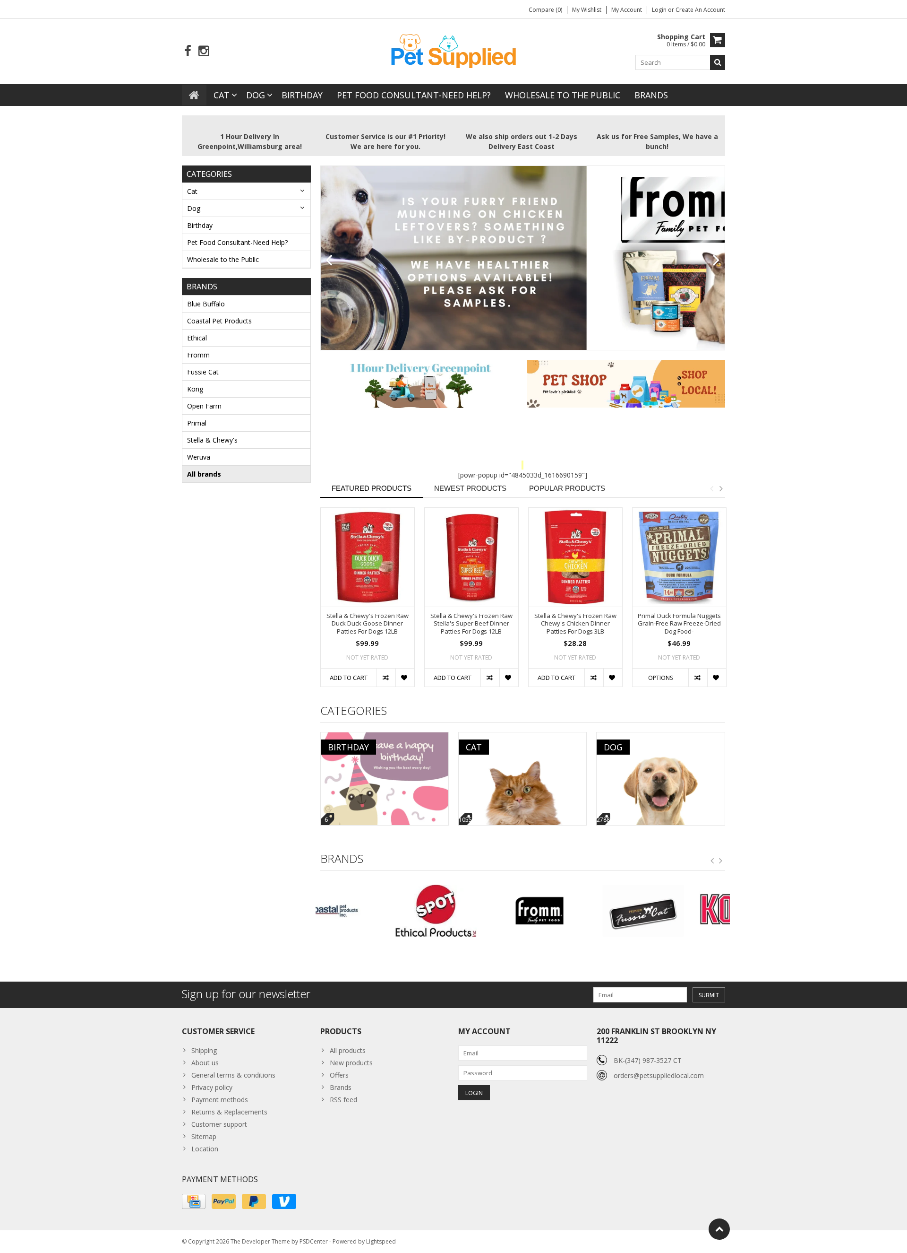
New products (351, 1062)
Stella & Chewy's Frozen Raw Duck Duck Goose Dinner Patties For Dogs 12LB (367, 624)
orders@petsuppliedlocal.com (659, 1075)
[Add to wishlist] (404, 678)
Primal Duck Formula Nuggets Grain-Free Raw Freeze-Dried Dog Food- (679, 624)
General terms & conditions (233, 1074)
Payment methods (219, 1099)
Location (204, 1148)
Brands (651, 95)
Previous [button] (711, 488)
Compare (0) (545, 10)
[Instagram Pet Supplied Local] (203, 51)
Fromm (198, 354)
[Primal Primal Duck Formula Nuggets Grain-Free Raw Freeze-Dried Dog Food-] (679, 557)
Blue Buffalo (206, 303)
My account (626, 10)
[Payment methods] (193, 1201)
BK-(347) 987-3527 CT (648, 1060)
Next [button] (721, 488)
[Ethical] (367, 911)
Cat (222, 95)
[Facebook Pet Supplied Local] (188, 51)
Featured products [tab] (371, 488)
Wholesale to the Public (562, 95)
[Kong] (678, 911)
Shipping (204, 1050)
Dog (255, 95)
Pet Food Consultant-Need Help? (414, 95)
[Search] (717, 62)
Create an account (700, 10)
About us (205, 1062)
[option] (367, 601)
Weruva (198, 456)
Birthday (302, 95)
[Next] (716, 260)
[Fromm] (470, 911)
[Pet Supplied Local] (453, 49)
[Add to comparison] (385, 678)
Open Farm (204, 405)
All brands (204, 474)
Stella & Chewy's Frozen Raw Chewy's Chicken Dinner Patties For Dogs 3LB (575, 624)
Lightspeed (381, 1241)
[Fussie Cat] (574, 911)
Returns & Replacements (229, 1111)
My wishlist (586, 10)
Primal (196, 422)
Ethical (197, 337)
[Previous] (329, 260)
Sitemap (203, 1136)
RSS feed (343, 1099)
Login (660, 10)
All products (348, 1050)
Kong (195, 388)
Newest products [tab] (470, 488)
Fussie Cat (203, 371)
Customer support (219, 1124)
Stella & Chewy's (212, 439)
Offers (339, 1074)
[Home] (194, 95)
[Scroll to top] (719, 1229)
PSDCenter (313, 1241)
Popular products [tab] (567, 488)
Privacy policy (211, 1087)
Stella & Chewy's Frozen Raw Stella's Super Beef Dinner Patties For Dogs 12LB (471, 624)
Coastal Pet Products (219, 320)
